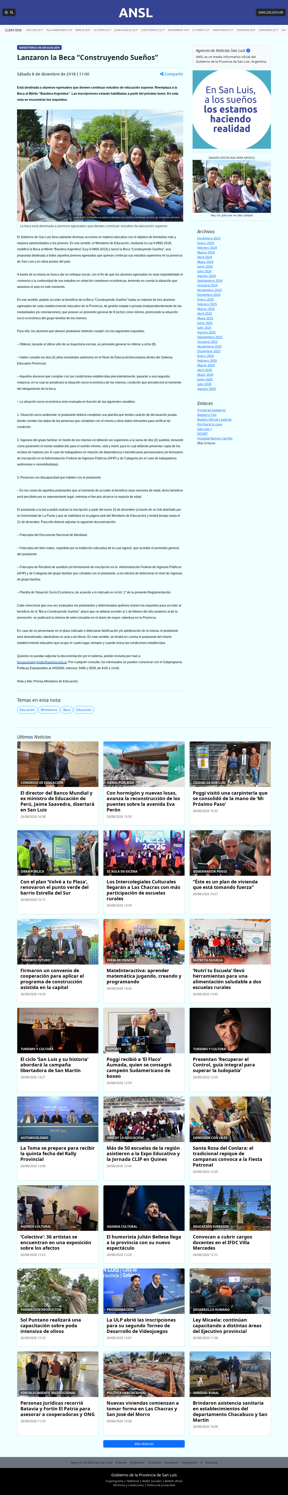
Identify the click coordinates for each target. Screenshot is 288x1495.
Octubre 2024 (207, 285)
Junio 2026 (205, 379)
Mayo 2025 (205, 318)
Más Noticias (144, 1444)
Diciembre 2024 (208, 295)
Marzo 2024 (206, 252)
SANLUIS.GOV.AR (270, 12)
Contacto (154, 1462)
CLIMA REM (13, 30)
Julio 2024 (204, 271)
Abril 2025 (204, 313)
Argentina (137, 1462)
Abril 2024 (204, 257)
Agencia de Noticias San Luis (91, 1462)
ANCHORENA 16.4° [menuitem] (178, 30)
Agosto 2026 (206, 389)
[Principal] (9, 12)
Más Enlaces (206, 443)
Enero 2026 (205, 356)
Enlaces (121, 1462)
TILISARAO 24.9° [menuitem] (246, 30)
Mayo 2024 (205, 262)
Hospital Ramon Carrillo (215, 438)
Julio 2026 (204, 384)
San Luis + (204, 429)
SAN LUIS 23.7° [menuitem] (34, 30)
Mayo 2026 (205, 375)
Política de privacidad (161, 1485)
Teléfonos (133, 1481)
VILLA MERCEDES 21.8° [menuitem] (59, 30)
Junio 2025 (205, 323)
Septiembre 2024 (209, 280)
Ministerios (49, 710)
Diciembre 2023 (208, 238)
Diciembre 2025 (208, 351)
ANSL (136, 12)
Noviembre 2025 (209, 346)
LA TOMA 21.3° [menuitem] (200, 30)
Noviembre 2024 (209, 290)
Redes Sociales (152, 1481)
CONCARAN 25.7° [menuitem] (268, 30)
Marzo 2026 (206, 365)
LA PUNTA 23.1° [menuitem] (102, 30)
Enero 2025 (205, 299)
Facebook (171, 1462)
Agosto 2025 (206, 332)
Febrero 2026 (207, 360)
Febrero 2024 (207, 248)
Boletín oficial (173, 1481)
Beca (66, 710)
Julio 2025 (204, 327)
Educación (27, 710)
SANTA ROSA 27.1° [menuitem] (223, 30)
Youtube (211, 1462)
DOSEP (202, 434)
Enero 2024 (205, 243)
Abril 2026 (204, 370)
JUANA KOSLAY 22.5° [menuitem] (126, 30)
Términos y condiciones (128, 1485)
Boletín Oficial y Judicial (214, 419)
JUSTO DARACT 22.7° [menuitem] (153, 30)
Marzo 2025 (206, 309)
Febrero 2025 (207, 304)
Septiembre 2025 (209, 337)
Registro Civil (206, 415)
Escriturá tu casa (209, 424)
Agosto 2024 (206, 276)
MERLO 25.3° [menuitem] (82, 30)
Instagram (189, 1462)
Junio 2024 (205, 266)
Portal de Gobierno (211, 410)
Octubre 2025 (207, 342)
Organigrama (114, 1481)
